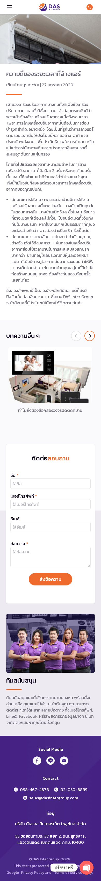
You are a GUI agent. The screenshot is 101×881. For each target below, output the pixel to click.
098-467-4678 (90, 7)
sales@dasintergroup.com (53, 798)
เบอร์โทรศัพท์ (23, 496)
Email (64, 760)
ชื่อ (14, 475)
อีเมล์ (14, 519)
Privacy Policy (32, 872)
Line (50, 760)
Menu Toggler (9, 7)
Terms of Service (68, 872)
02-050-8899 (73, 789)
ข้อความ (19, 543)
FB (37, 760)
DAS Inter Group (49, 7)
